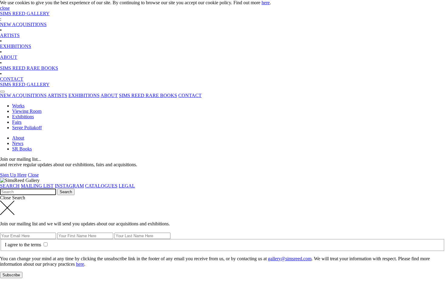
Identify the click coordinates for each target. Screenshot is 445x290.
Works (18, 105)
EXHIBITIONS (15, 46)
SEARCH (10, 185)
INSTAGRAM (69, 185)
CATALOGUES (101, 185)
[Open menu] (2, 92)
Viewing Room (26, 111)
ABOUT (8, 57)
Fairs (16, 122)
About (18, 137)
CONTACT (11, 79)
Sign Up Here (13, 174)
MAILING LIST (37, 185)
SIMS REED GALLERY (25, 13)
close (5, 8)
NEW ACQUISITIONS (23, 24)
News (17, 143)
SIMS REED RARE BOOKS (29, 68)
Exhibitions (23, 116)
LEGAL (127, 185)
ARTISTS (10, 35)
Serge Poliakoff (27, 127)
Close (33, 174)
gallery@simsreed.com (290, 258)
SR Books (22, 148)
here (266, 2)
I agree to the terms (23, 244)
